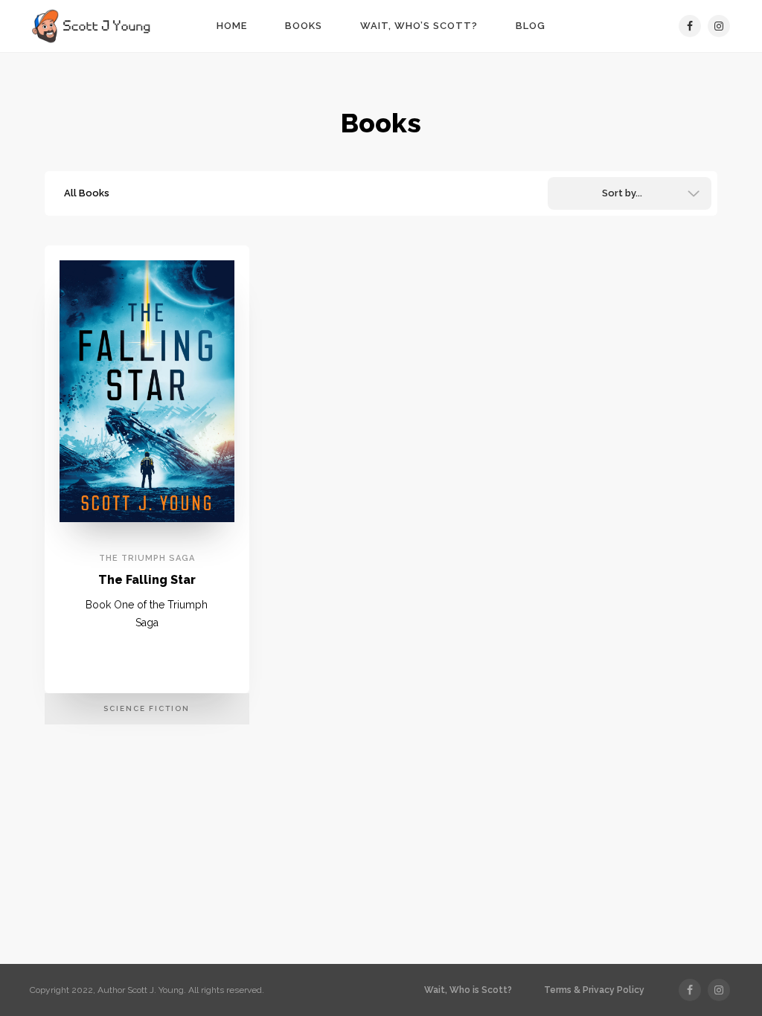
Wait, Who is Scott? (468, 990)
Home (232, 25)
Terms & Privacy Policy (594, 990)
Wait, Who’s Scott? (419, 25)
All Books (86, 193)
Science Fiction (146, 708)
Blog (530, 25)
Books (303, 25)
